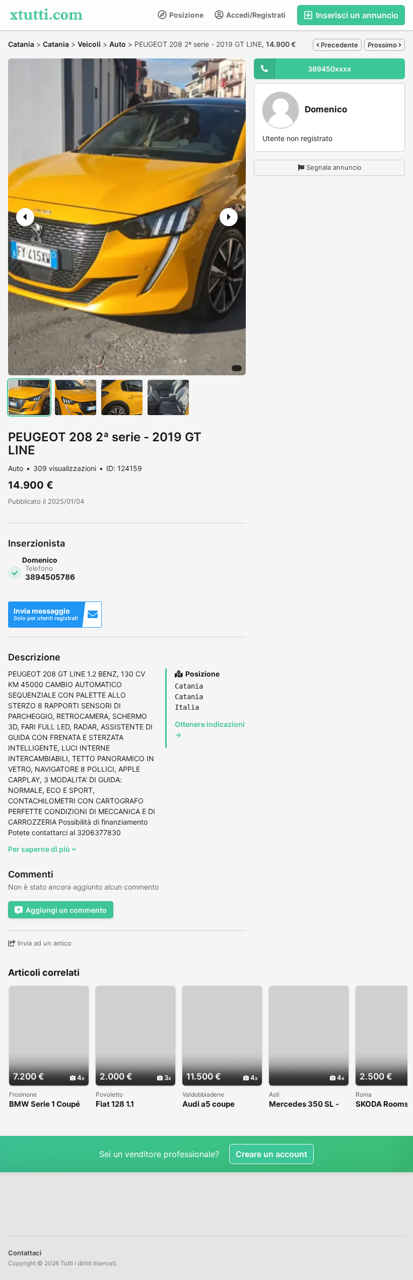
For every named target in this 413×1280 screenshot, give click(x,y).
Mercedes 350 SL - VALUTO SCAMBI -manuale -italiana (304, 1104)
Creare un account (271, 1154)
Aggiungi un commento (66, 910)
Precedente (338, 45)
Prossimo (383, 45)
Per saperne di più (40, 849)
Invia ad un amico (44, 943)
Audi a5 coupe (208, 1104)
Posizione (185, 15)
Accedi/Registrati (255, 15)
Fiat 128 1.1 (115, 1104)
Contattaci (24, 1253)
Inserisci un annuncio (356, 15)
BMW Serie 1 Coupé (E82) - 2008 (44, 1104)
